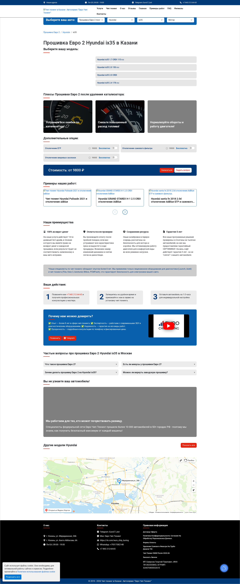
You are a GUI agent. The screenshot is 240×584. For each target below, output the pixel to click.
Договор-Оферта (150, 532)
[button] (125, 212)
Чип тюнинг (111, 8)
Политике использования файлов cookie (36, 572)
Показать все (188, 445)
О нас (122, 8)
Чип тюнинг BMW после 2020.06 (156, 553)
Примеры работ (157, 8)
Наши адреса (51, 2)
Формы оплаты (149, 543)
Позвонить (55, 338)
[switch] (115, 147)
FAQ (169, 8)
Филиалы (178, 8)
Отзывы (132, 8)
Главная (142, 8)
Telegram (70, 338)
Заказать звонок (150, 557)
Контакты (101, 14)
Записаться (166, 170)
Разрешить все (13, 577)
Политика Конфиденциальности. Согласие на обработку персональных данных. (162, 537)
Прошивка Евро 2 (51, 32)
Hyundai (66, 32)
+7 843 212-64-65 (74, 294)
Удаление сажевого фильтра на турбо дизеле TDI (159, 547)
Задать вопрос (183, 170)
